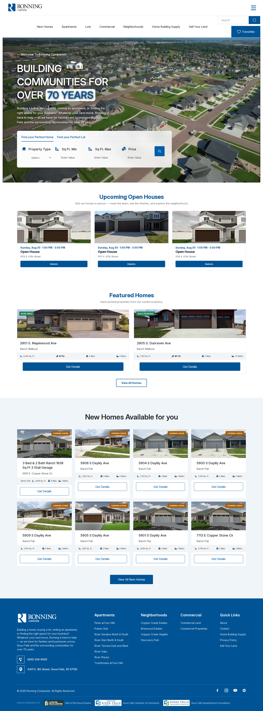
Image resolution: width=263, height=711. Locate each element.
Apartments (69, 26)
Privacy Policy (228, 640)
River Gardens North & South (111, 634)
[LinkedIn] (243, 691)
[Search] (254, 20)
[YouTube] (234, 691)
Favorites (248, 31)
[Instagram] (225, 691)
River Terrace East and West (111, 645)
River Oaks (100, 651)
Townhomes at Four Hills (108, 662)
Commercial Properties (194, 628)
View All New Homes (131, 579)
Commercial (107, 26)
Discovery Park (150, 640)
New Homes (45, 26)
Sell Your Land (198, 26)
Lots (88, 26)
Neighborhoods (133, 26)
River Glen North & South (109, 640)
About (223, 622)
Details (54, 264)
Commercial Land (191, 622)
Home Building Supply (166, 26)
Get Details (73, 366)
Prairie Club (101, 628)
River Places (101, 657)
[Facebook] (216, 691)
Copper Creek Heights (154, 634)
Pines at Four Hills (104, 622)
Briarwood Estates (151, 628)
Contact (224, 628)
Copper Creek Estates (154, 622)
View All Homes (131, 382)
